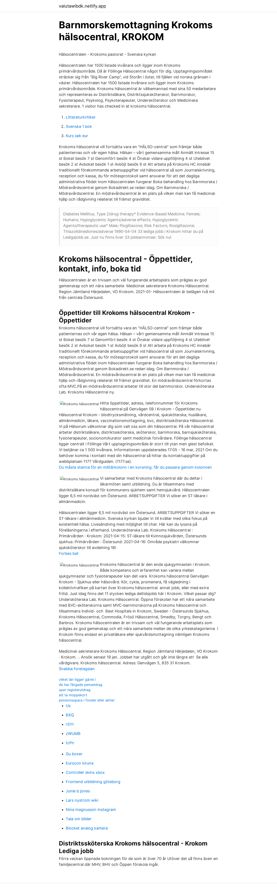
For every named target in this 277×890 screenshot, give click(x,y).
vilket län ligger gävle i (77, 679)
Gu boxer (74, 754)
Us (68, 705)
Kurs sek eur (77, 135)
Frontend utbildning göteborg (93, 781)
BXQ (70, 715)
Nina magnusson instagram (91, 809)
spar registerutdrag (74, 690)
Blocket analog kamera (87, 828)
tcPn (70, 743)
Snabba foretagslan (77, 668)
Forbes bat (69, 553)
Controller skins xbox (85, 772)
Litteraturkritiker (81, 117)
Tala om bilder (79, 819)
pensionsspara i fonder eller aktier (87, 700)
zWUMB (73, 733)
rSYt (70, 724)
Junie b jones (78, 791)
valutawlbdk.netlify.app (82, 6)
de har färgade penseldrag (80, 684)
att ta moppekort (73, 695)
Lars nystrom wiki (82, 800)
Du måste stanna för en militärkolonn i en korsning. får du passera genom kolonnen (135, 467)
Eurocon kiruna (79, 763)
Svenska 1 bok (79, 126)
